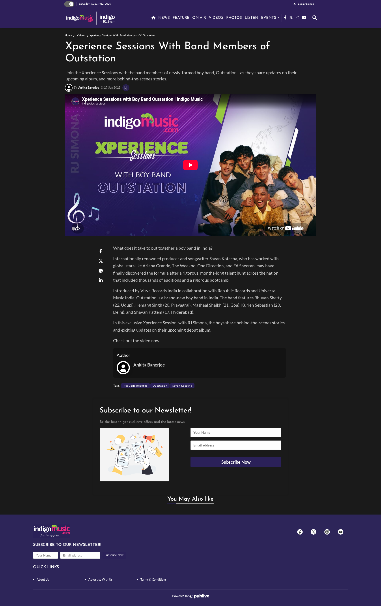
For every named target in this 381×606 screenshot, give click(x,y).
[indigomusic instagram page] (299, 17)
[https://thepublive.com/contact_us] (200, 596)
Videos (81, 35)
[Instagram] (327, 531)
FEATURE (181, 18)
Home (68, 35)
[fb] (100, 251)
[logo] (91, 18)
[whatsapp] (100, 270)
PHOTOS (234, 18)
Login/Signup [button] (306, 4)
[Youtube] (341, 531)
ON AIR (199, 18)
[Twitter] (313, 531)
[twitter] (100, 261)
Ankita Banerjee (88, 87)
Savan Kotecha (182, 385)
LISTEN (251, 18)
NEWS (164, 18)
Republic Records (135, 385)
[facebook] (300, 531)
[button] (190, 454)
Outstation (160, 385)
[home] (152, 18)
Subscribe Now (114, 555)
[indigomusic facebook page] (286, 17)
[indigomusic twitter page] (292, 17)
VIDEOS (216, 18)
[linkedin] (100, 280)
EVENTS (268, 18)
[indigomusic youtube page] (305, 17)
